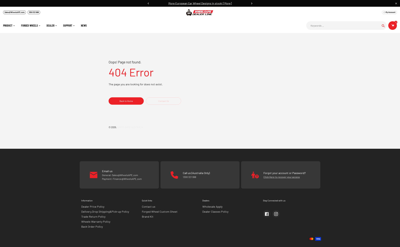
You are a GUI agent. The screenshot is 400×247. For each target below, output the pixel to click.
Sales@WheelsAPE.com (15, 12)
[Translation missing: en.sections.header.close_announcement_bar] (396, 3)
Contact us (148, 206)
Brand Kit (147, 216)
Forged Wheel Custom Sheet (160, 211)
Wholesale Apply (212, 206)
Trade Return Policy (93, 216)
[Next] (251, 3)
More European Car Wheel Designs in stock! (195, 3)
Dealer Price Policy (92, 206)
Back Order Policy (92, 226)
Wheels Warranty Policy (95, 221)
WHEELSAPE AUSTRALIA (130, 127)
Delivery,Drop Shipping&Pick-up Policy (105, 211)
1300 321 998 (34, 12)
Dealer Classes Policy (215, 211)
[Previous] (148, 3)
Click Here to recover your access (281, 176)
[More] (227, 3)
